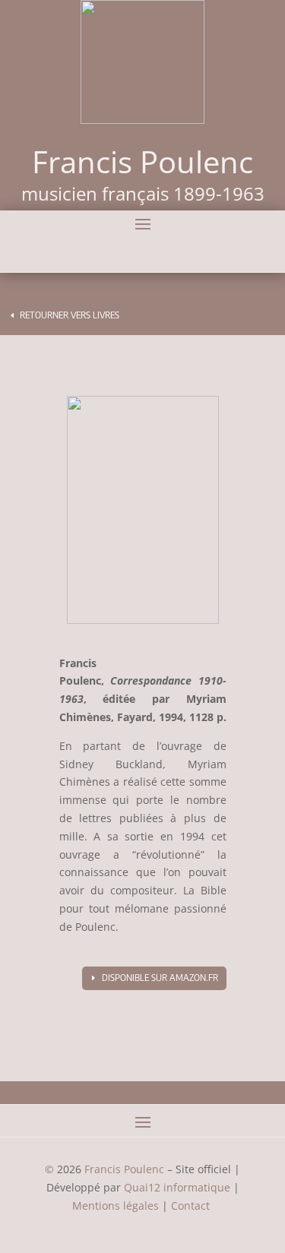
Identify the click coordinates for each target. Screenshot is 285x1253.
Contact (192, 1205)
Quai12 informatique (177, 1187)
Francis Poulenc (124, 1169)
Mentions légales (115, 1205)
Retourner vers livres (69, 315)
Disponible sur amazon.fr (160, 977)
